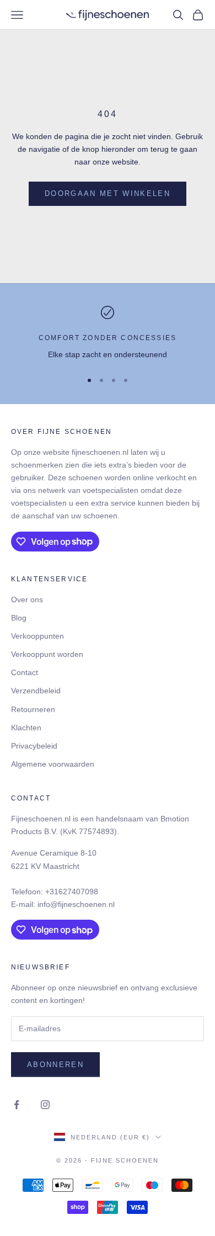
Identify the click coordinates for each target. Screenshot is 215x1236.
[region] (107, 333)
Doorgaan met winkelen (107, 193)
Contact (24, 672)
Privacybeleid (34, 745)
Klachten (26, 727)
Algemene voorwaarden (52, 764)
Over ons (27, 599)
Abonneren (55, 1064)
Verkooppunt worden (47, 654)
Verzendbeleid (36, 690)
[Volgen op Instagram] (45, 1104)
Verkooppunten (37, 636)
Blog (18, 617)
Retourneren (33, 709)
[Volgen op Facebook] (16, 1104)
